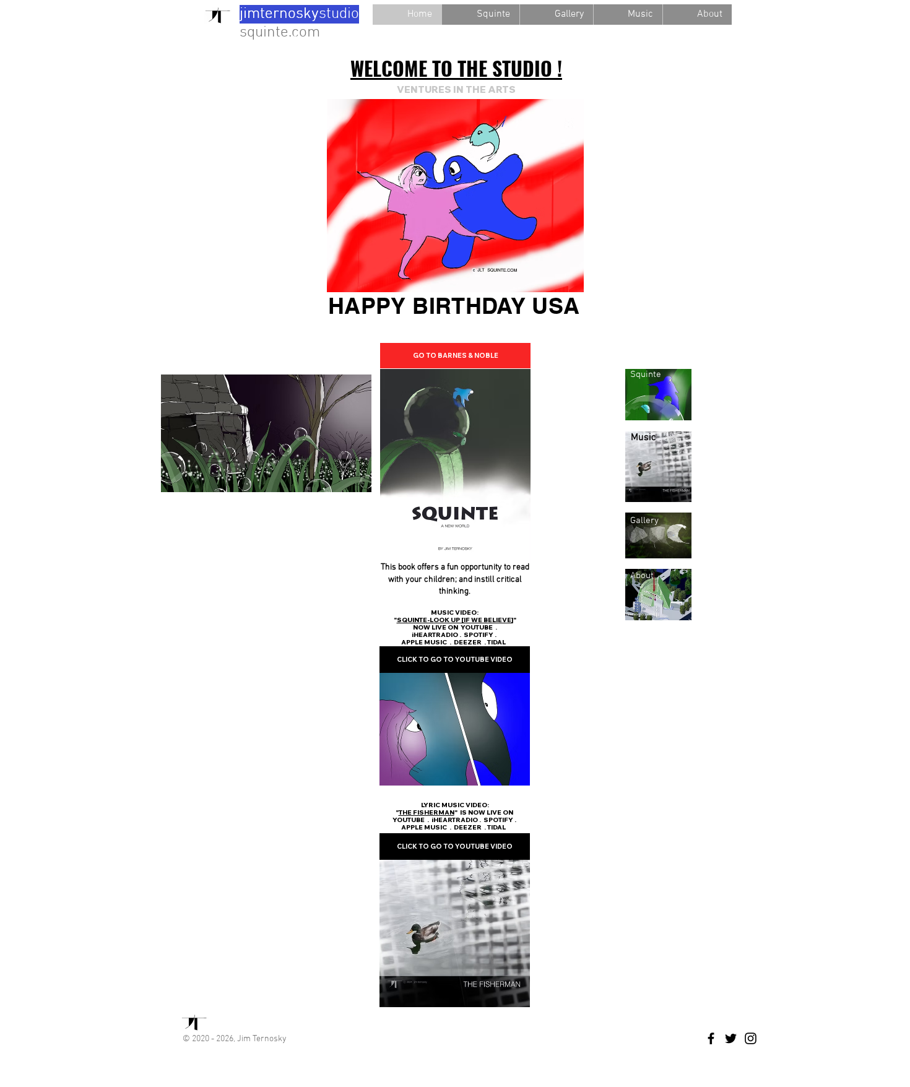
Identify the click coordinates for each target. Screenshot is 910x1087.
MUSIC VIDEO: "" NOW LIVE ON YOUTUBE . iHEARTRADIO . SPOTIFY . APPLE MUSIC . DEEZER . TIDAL (455, 627)
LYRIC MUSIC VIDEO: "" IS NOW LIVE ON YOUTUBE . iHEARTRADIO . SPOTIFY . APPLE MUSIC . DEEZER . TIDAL (455, 816)
